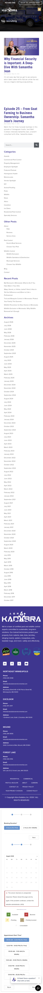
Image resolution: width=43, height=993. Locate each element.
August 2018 (8, 572)
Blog (5, 269)
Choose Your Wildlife (13, 264)
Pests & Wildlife (11, 783)
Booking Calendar (23, 909)
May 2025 (7, 367)
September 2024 (10, 395)
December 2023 (9, 423)
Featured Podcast (10, 170)
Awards (6, 156)
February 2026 (9, 336)
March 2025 (8, 374)
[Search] (36, 145)
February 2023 (9, 451)
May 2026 (7, 332)
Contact (7, 272)
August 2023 (8, 433)
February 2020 (9, 551)
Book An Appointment (30, 2)
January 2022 (9, 496)
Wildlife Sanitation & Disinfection (17, 257)
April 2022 (7, 485)
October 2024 (9, 391)
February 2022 (9, 492)
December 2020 (10, 531)
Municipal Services (13, 261)
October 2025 (9, 350)
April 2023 (7, 444)
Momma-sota (8, 177)
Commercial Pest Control (12, 160)
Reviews (9, 232)
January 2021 (8, 527)
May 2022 (7, 482)
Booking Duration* (10, 823)
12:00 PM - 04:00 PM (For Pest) (16, 946)
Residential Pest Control (12, 212)
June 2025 (8, 364)
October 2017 (8, 600)
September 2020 (10, 541)
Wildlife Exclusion (12, 254)
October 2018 (8, 569)
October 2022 (9, 465)
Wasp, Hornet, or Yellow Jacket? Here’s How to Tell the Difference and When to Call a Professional (20, 292)
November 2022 (9, 461)
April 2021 (7, 517)
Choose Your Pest (12, 247)
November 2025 (9, 346)
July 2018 (7, 576)
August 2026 (8, 322)
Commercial (28, 779)
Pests (6, 191)
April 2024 (7, 412)
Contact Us (13, 787)
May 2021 (7, 513)
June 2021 (7, 510)
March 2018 (8, 590)
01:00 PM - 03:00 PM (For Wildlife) (16, 967)
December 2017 (9, 597)
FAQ (8, 229)
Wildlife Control (9, 251)
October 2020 (9, 538)
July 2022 (7, 475)
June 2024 (8, 405)
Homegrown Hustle (11, 173)
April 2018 (7, 586)
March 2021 (8, 520)
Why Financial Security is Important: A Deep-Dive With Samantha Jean (20, 65)
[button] (39, 9)
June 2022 (8, 478)
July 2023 (7, 437)
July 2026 (7, 325)
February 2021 (9, 524)
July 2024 (7, 402)
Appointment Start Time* (13, 935)
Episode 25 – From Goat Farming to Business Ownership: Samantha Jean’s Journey (20, 115)
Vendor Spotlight (10, 180)
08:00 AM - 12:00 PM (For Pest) (16, 940)
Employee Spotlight (11, 167)
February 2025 (9, 378)
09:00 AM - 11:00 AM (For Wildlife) (16, 952)
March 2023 (8, 447)
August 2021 (8, 503)
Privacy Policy (28, 787)
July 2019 (7, 555)
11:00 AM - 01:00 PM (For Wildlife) (16, 960)
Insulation (7, 205)
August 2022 (8, 471)
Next (34, 837)
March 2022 (8, 489)
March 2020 (8, 548)
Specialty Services (10, 215)
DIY (5, 184)
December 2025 (9, 343)
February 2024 (9, 416)
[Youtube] (26, 663)
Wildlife (6, 194)
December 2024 (9, 385)
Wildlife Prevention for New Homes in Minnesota (21, 305)
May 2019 (7, 558)
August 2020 (8, 544)
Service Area (10, 236)
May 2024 (7, 409)
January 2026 (9, 339)
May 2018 (7, 583)
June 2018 (7, 579)
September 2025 (10, 353)
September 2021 (9, 499)
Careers (34, 783)
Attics (6, 201)
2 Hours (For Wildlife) (30, 828)
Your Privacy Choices (14, 791)
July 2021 (7, 506)
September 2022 (10, 468)
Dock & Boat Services (13, 243)
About (6, 226)
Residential (14, 779)
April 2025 (7, 371)
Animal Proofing (9, 187)
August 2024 (8, 398)
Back (9, 987)
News (6, 198)
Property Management (12, 163)
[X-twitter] (19, 663)
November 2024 (9, 388)
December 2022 (9, 458)
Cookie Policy (32, 791)
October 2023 (9, 426)
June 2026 (8, 329)
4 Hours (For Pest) (12, 828)
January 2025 (9, 381)
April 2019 (7, 562)
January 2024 (9, 419)
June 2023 (8, 440)
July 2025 (7, 360)
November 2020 (10, 534)
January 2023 (9, 454)
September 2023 (10, 430)
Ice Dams (7, 208)
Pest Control (8, 240)
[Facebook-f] (12, 663)
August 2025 (8, 357)
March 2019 (8, 565)
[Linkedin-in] (5, 663)
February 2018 (9, 593)
